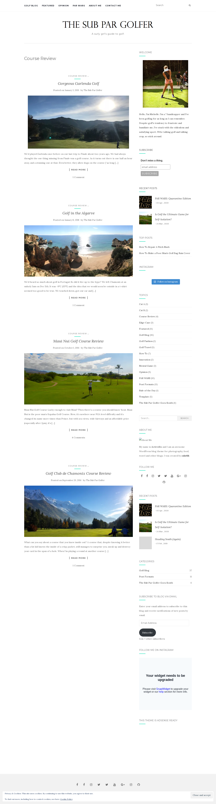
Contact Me (113, 5)
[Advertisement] (165, 748)
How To (143, 353)
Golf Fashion (146, 341)
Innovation (144, 359)
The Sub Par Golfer (93, 90)
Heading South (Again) (168, 539)
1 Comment (78, 177)
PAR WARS (79, 5)
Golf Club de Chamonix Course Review (78, 473)
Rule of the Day (147, 390)
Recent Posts (148, 188)
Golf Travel (145, 347)
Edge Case (144, 322)
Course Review (77, 76)
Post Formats (146, 384)
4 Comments (78, 437)
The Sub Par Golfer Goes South (156, 402)
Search (184, 418)
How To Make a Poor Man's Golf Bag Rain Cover (164, 253)
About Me (95, 5)
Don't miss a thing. (152, 160)
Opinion (63, 5)
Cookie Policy (66, 799)
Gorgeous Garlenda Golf (78, 83)
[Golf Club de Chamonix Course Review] (78, 511)
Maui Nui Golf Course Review (78, 341)
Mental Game (146, 365)
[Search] (190, 5)
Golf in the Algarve (78, 213)
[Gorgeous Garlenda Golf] (78, 122)
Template (144, 396)
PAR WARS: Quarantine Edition (173, 198)
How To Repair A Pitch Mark (154, 247)
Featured (48, 5)
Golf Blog (31, 5)
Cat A (142, 304)
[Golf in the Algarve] (78, 251)
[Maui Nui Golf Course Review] (78, 378)
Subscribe (146, 150)
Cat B (142, 310)
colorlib (185, 455)
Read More (78, 169)
